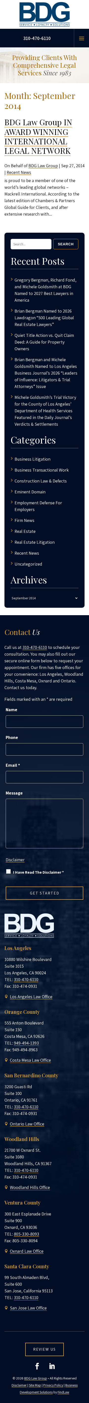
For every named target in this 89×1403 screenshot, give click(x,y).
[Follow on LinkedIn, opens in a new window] (51, 1366)
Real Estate (25, 531)
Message (14, 793)
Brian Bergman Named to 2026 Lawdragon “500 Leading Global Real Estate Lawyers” (44, 317)
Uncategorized (28, 564)
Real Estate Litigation (35, 542)
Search (66, 244)
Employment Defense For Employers (38, 506)
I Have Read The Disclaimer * (38, 872)
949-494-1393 (26, 1043)
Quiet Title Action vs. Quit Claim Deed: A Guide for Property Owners (44, 341)
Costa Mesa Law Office (30, 1060)
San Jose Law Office (28, 1308)
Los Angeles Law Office (31, 996)
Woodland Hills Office (30, 1187)
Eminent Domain (30, 492)
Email (13, 765)
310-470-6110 (37, 38)
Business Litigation (32, 459)
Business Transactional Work (42, 470)
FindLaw (63, 1392)
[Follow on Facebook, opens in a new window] (37, 1366)
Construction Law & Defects (41, 481)
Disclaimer (15, 859)
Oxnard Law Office (27, 1251)
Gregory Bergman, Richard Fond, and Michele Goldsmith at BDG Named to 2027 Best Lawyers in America (45, 290)
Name (11, 709)
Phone (12, 737)
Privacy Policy (53, 1385)
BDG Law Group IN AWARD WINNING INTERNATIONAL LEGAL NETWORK (38, 136)
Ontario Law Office (27, 1124)
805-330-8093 (26, 1234)
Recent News (19, 172)
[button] (82, 38)
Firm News (24, 520)
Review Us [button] (44, 1349)
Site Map (35, 1385)
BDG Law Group (43, 165)
